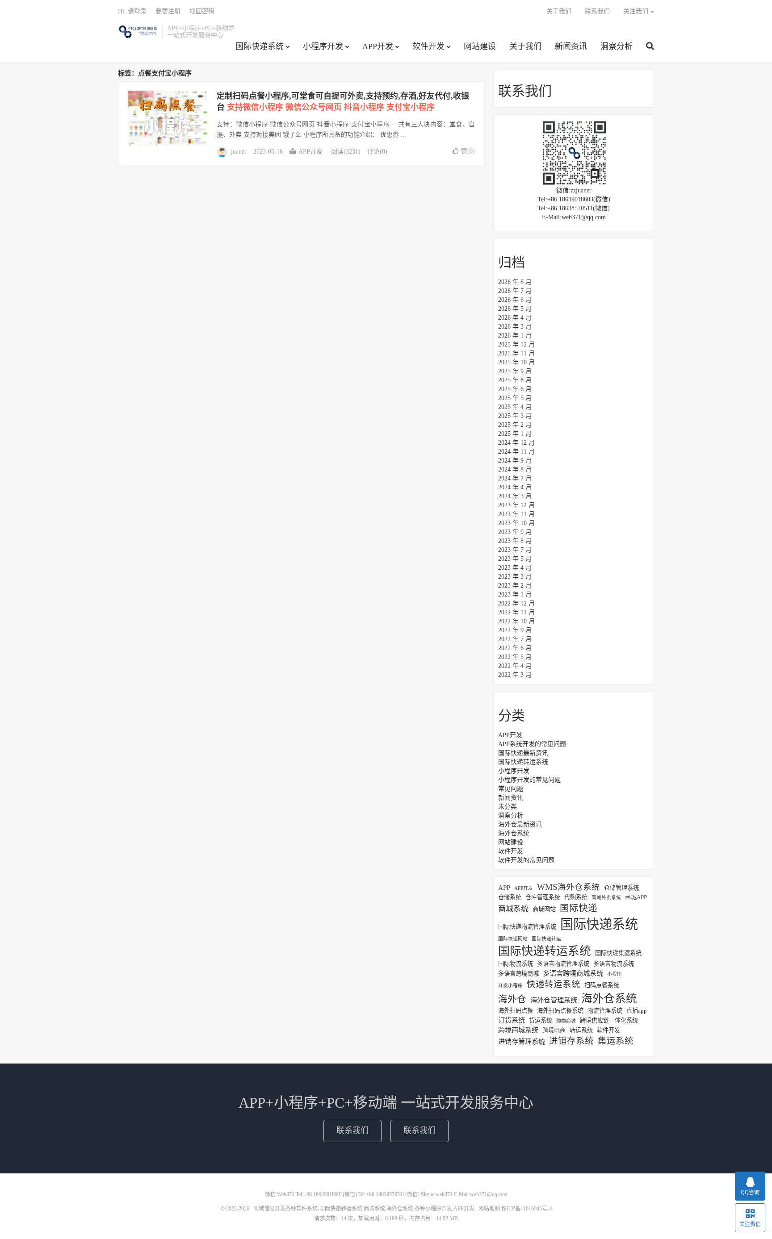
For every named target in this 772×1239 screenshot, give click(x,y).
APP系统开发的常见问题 (532, 744)
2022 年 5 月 (515, 657)
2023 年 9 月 (515, 532)
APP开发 (377, 46)
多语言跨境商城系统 (573, 973)
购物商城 (566, 1020)
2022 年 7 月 (515, 639)
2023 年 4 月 (515, 567)
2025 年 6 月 (515, 389)
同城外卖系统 (606, 897)
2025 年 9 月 (515, 371)
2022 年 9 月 (515, 630)
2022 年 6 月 (515, 648)
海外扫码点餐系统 (560, 1010)
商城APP (636, 897)
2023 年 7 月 (515, 549)
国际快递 (578, 908)
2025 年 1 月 (515, 433)
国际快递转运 (546, 938)
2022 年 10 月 (516, 621)
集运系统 (616, 1041)
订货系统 (511, 1020)
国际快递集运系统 (618, 953)
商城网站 (544, 909)
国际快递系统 (259, 46)
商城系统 (513, 909)
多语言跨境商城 (518, 973)
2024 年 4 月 (515, 487)
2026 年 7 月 (515, 291)
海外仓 (512, 999)
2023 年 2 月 (515, 585)
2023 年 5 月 (515, 558)
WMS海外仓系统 (568, 887)
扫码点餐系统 (601, 985)
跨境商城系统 (518, 1030)
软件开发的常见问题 (526, 860)
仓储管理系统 (621, 887)
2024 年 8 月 (515, 469)
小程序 (614, 974)
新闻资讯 (571, 46)
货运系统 (540, 1020)
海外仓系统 (513, 833)
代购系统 (575, 897)
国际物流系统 (515, 963)
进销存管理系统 (521, 1041)
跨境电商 (554, 1030)
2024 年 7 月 (515, 478)
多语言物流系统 (613, 963)
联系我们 (597, 11)
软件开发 (428, 46)
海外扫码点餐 (515, 1010)
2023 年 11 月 (516, 514)
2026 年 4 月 (515, 317)
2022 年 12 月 (516, 603)
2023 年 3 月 (515, 576)
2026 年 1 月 (515, 335)
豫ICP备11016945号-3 (526, 1209)
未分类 (507, 806)
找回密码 (201, 11)
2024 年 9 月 (515, 460)
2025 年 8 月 (515, 380)
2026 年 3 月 (515, 326)
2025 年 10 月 (516, 362)
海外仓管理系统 (553, 1000)
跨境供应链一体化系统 (609, 1020)
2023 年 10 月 (516, 523)
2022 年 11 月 (516, 612)
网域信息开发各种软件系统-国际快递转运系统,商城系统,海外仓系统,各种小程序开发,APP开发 (137, 32)
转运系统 (581, 1030)
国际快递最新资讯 (523, 753)
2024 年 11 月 (516, 451)
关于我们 (525, 46)
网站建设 (480, 46)
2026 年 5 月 (515, 308)
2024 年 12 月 (516, 442)
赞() (468, 151)
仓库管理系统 (542, 897)
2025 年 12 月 (516, 344)
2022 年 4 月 (515, 666)
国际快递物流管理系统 (527, 926)
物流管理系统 (604, 1010)
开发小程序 (510, 985)
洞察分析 (616, 46)
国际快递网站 (513, 938)
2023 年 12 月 (516, 505)
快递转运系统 (553, 984)
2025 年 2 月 (515, 424)
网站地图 (489, 1209)
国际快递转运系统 (523, 762)
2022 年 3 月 (515, 675)
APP (504, 887)
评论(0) (377, 151)
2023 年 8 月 (515, 541)
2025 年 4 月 (515, 407)
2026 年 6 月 (515, 299)
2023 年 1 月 (515, 594)
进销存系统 (571, 1041)
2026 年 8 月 (515, 282)
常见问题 (510, 788)
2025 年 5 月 (515, 398)
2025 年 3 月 (515, 416)
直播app (636, 1010)
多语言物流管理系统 (563, 963)
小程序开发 (323, 46)
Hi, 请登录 (132, 11)
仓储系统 (509, 897)
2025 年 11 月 (516, 353)
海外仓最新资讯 (520, 824)
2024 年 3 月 (515, 496)
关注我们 (635, 11)
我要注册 (167, 11)
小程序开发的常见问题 (529, 779)
